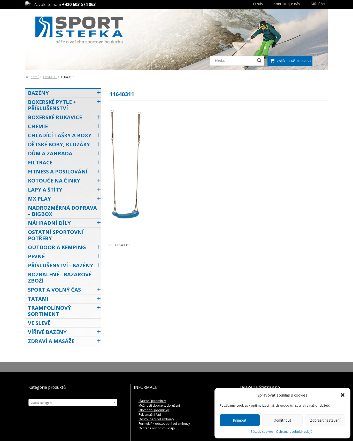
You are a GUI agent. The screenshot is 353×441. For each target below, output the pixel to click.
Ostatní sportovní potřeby (56, 235)
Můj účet (318, 3)
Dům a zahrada (50, 153)
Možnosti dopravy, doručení (159, 405)
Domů (34, 77)
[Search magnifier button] (259, 60)
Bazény (38, 92)
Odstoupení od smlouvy (156, 419)
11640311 (50, 77)
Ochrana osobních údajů (294, 431)
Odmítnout (282, 420)
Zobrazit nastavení (325, 420)
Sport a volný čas (54, 289)
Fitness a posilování (58, 171)
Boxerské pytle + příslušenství (52, 105)
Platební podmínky (152, 401)
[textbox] (73, 402)
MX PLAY (39, 198)
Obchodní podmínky (154, 410)
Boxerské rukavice (55, 117)
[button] (342, 395)
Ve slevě (39, 323)
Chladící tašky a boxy (59, 135)
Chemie (38, 126)
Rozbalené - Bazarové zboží (59, 277)
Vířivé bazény (47, 332)
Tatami (38, 298)
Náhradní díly (49, 222)
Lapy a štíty (45, 189)
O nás (258, 3)
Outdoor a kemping (57, 247)
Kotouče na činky (54, 180)
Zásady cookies (261, 431)
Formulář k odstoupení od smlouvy (164, 423)
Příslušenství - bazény (60, 265)
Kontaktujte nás (286, 3)
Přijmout (240, 420)
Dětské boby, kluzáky (59, 144)
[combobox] (72, 402)
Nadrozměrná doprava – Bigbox (62, 210)
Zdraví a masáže (51, 341)
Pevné (36, 256)
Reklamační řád (150, 414)
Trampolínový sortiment (49, 310)
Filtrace (40, 162)
